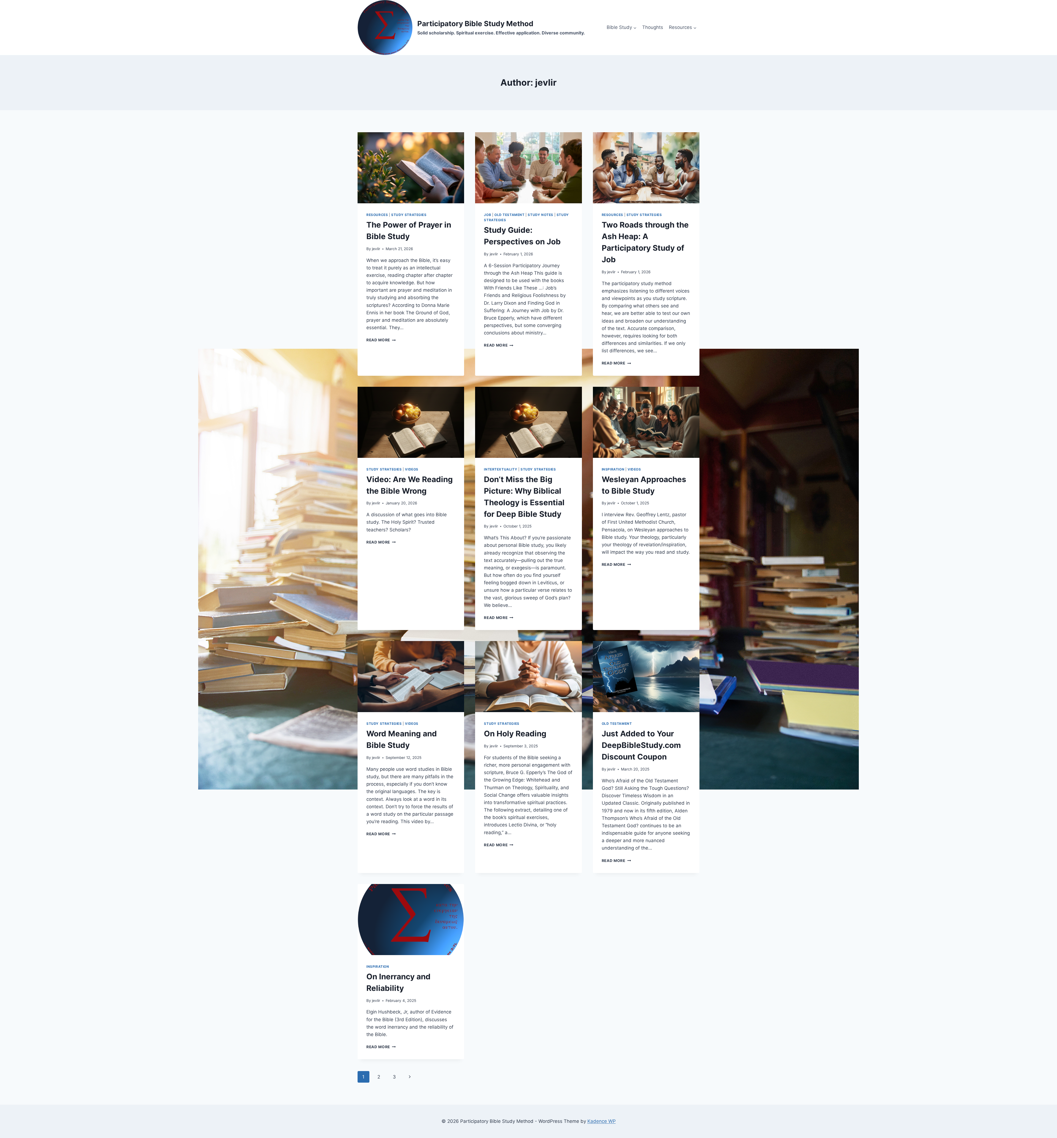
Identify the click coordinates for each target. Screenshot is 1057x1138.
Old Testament (509, 215)
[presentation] (411, 167)
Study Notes (540, 215)
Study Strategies (409, 215)
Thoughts (652, 27)
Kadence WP (601, 1121)
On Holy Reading (515, 733)
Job (487, 215)
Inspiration (613, 469)
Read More (381, 340)
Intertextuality (500, 469)
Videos (411, 469)
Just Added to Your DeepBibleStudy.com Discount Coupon (641, 745)
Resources (377, 215)
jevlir (376, 249)
